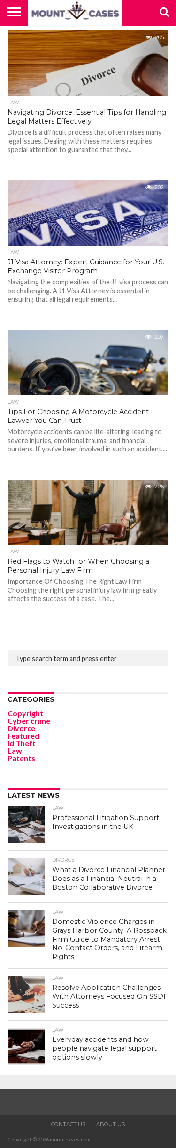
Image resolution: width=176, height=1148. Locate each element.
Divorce (21, 728)
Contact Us (68, 1124)
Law (15, 750)
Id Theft (22, 743)
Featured (23, 735)
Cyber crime (29, 720)
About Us (110, 1124)
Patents (21, 758)
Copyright (25, 713)
